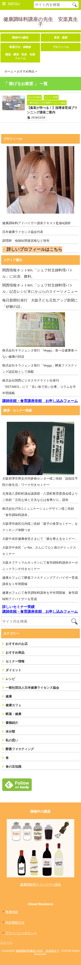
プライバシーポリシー (21, 933)
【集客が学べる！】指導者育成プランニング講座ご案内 (52, 110)
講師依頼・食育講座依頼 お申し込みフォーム (40, 401)
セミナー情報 (51, 97)
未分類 (10, 731)
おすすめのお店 (17, 644)
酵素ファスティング (20, 749)
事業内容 (11, 912)
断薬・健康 (13, 714)
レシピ (10, 679)
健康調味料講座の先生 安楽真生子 (40, 22)
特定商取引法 (14, 922)
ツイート (6, 942)
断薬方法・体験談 (20, 47)
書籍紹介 (12, 722)
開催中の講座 (20, 37)
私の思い (12, 740)
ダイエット (13, 670)
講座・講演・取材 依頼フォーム (20, 56)
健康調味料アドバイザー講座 (40, 884)
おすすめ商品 (34, 97)
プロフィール (61, 47)
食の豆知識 (13, 766)
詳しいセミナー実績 (18, 607)
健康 (9, 696)
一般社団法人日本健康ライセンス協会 (47, 102)
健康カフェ (13, 705)
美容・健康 (61, 37)
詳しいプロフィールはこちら (34, 249)
